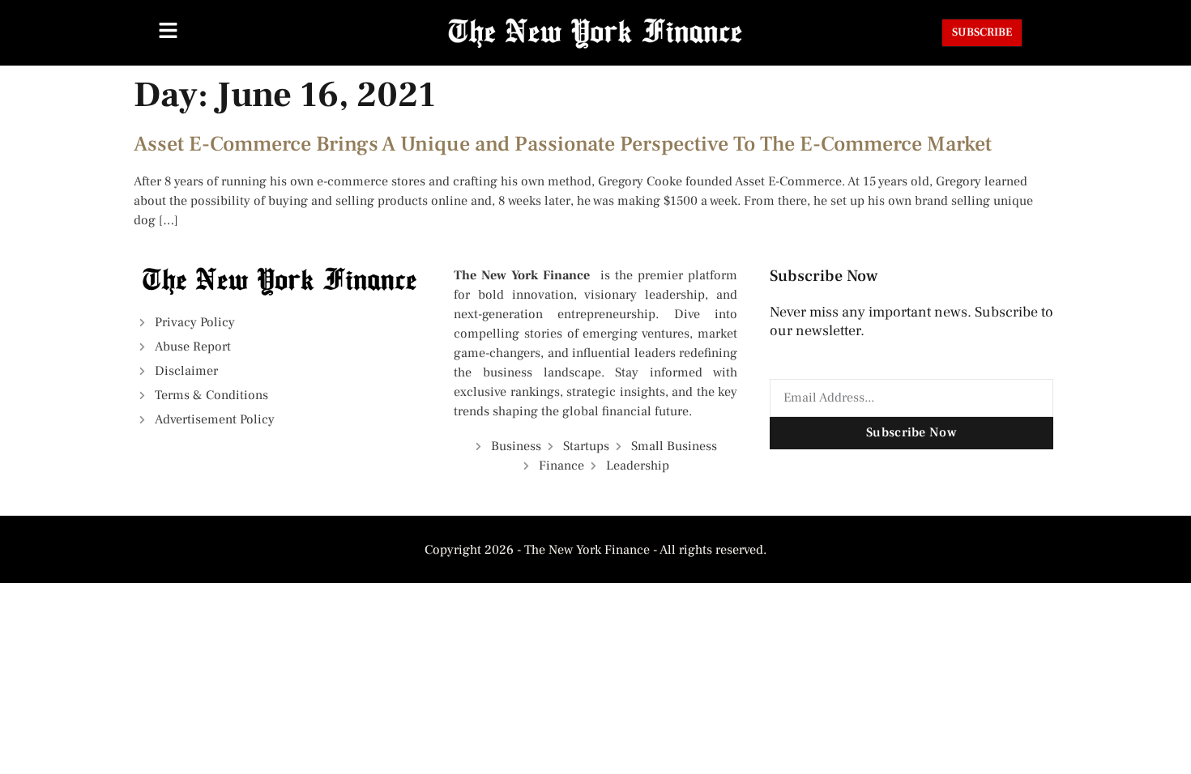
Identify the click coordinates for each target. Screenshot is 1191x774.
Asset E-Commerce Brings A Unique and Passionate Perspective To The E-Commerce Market (563, 144)
